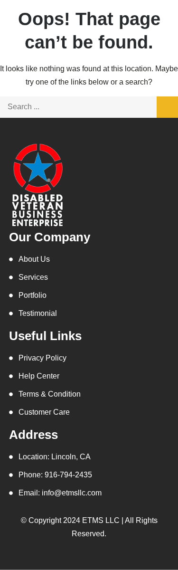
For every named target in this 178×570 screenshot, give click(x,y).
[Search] (167, 107)
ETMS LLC (101, 520)
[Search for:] (89, 107)
